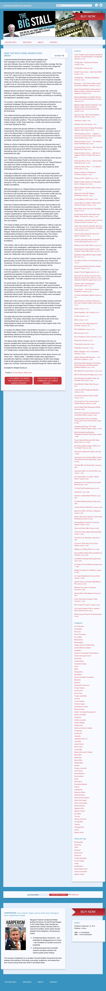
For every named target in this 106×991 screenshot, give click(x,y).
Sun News (77, 814)
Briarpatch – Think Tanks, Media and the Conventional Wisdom (87, 84)
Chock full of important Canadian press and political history (87, 414)
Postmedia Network (80, 784)
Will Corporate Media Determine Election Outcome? (87, 267)
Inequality (77, 736)
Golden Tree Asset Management (85, 712)
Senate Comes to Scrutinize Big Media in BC (87, 583)
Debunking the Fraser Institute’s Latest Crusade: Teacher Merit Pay (87, 250)
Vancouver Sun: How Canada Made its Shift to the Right (87, 116)
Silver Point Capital (80, 800)
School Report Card (80, 869)
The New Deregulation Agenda (88, 296)
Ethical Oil (77, 855)
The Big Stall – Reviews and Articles (86, 63)
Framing (77, 698)
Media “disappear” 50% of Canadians (86, 352)
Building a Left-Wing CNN (86, 549)
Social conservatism (80, 803)
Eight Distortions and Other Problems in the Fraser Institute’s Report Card (88, 303)
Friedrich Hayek (79, 704)
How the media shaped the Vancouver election (86, 235)
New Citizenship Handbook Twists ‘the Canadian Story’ (86, 379)
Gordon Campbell (80, 715)
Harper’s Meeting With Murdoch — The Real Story (87, 358)
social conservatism (80, 871)
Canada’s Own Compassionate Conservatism (84, 284)
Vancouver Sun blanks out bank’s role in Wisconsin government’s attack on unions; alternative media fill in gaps (88, 278)
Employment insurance (81, 685)
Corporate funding (80, 664)
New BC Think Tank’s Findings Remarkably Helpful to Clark (88, 129)
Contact (54, 42)
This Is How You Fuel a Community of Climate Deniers (86, 402)
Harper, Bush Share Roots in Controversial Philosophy (88, 518)
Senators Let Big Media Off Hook (87, 497)
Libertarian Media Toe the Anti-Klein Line (87, 472)
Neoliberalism (78, 763)
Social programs (79, 806)
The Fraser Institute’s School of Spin (86, 397)
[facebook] (96, 5)
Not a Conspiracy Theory (88, 337)
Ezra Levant (78, 693)
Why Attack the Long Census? (88, 371)
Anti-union (77, 632)
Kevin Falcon (78, 747)
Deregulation (78, 672)
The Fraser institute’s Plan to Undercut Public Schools (87, 609)
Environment (78, 690)
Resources (83, 340)
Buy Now (88, 16)
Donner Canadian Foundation (84, 677)
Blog (81, 333)
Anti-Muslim (78, 629)
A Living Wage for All (86, 199)
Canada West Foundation (82, 648)
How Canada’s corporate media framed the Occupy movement (88, 221)
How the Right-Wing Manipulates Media (87, 408)
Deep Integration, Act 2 (86, 312)
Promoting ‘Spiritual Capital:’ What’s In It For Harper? (87, 447)
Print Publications (84, 329)
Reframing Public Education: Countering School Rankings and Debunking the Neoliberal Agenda (87, 365)
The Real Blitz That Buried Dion (88, 466)
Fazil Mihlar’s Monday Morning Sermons (87, 560)
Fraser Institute (79, 701)
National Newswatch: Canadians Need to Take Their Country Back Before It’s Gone (88, 99)
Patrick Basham (79, 773)
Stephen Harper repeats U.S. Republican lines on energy (87, 183)
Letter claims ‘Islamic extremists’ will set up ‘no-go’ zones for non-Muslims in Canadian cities (88, 228)
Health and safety (80, 720)
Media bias (77, 757)
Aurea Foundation (80, 634)
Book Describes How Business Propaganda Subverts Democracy (87, 434)
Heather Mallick (79, 723)
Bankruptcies (78, 640)
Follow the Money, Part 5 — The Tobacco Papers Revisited (87, 142)
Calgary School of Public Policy (84, 645)
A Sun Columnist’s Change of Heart (86, 600)
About (41, 42)
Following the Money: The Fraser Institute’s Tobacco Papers (88, 427)
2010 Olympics (79, 626)
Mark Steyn (78, 755)
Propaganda (78, 789)
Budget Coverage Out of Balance (87, 571)
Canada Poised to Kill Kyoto (88, 507)
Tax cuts (77, 816)
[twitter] (100, 5)
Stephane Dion (79, 808)
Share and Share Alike (86, 528)
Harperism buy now (85, 124)
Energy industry (79, 688)
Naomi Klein (78, 760)
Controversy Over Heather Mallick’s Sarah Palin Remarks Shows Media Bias (88, 459)
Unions (76, 830)
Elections (77, 682)
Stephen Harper (79, 811)
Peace (76, 779)
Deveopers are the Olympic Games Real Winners (87, 483)
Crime (76, 666)
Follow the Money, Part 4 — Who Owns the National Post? (88, 148)
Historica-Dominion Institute (83, 728)
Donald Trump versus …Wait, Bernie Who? (88, 73)
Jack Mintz (77, 741)
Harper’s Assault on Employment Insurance (85, 173)
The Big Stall (11, 42)
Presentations (84, 344)
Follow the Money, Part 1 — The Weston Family (87, 168)
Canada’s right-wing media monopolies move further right (87, 240)
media (76, 863)
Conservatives (79, 661)
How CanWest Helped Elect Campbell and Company (88, 554)
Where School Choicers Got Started (88, 615)
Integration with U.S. (81, 739)
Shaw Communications (81, 798)
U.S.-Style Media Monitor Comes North (87, 577)
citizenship (77, 845)
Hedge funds (78, 725)
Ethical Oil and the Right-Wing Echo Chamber (86, 324)
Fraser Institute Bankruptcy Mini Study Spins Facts (86, 441)
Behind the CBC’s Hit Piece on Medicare (87, 512)
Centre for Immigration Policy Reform (86, 653)
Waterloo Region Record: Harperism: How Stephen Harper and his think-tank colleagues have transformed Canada (88, 108)
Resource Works (79, 792)
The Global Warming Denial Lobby (87, 502)
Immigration (78, 731)
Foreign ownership (80, 696)
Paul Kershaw (78, 776)
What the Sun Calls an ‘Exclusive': (85, 588)
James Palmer (79, 744)
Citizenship (77, 658)
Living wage (78, 749)
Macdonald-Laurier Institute (83, 752)
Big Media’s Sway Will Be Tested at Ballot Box (87, 256)
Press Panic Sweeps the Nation (87, 453)
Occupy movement (80, 768)
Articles (81, 309)
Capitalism (77, 650)
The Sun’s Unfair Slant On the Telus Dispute (86, 544)
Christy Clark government (82, 656)
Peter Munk (78, 781)
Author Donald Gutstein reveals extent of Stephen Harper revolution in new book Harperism (87, 91)
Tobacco (77, 824)
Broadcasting (78, 642)
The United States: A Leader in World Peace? (86, 478)
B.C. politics (78, 637)
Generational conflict (81, 707)
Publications (83, 348)
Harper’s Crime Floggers (87, 272)
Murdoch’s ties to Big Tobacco (88, 245)
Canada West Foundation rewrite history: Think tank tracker (87, 204)
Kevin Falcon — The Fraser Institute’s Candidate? (86, 290)
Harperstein (81, 492)
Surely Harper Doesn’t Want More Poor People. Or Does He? (87, 215)
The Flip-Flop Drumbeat (86, 488)
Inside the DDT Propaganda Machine (86, 391)
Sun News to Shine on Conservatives (88, 261)
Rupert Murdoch (79, 795)
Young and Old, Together (86, 178)
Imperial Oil (78, 733)
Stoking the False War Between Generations (84, 194)
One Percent (78, 771)
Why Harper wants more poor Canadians (87, 210)
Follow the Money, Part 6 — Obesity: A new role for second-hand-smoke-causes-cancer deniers (88, 136)
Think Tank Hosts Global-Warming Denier (87, 533)
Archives (27, 42)
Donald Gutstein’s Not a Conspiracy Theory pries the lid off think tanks (87, 421)
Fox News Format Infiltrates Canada (88, 565)
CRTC (76, 669)
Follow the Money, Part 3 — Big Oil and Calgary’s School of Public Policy (87, 155)
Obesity (76, 765)
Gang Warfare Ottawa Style (87, 385)
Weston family (79, 832)
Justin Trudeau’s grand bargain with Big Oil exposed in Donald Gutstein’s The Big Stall (88, 57)
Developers (78, 674)
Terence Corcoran (80, 819)
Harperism (82, 120)
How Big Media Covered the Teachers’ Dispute (86, 523)
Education (77, 680)
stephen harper (79, 874)
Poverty (76, 787)
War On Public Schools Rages (88, 375)
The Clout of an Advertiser (87, 539)
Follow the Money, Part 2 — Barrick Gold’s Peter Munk (88, 162)
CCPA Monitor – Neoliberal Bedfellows (86, 79)
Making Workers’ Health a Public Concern (88, 189)
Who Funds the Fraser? (87, 605)
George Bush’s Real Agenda (87, 594)
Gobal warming (79, 709)
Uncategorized (79, 827)
